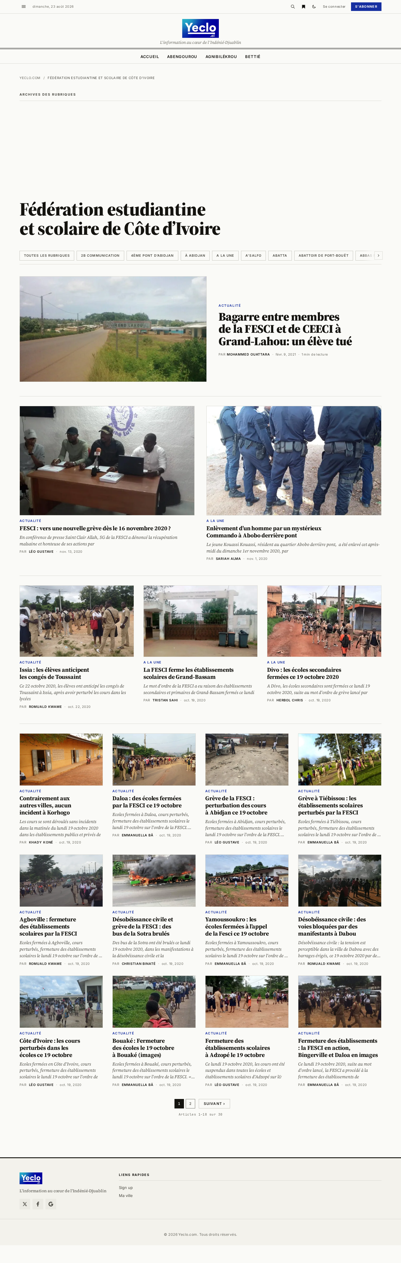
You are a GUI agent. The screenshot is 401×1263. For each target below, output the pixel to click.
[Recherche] (293, 6)
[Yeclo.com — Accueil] (31, 1178)
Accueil (149, 56)
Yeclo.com (30, 78)
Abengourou (182, 56)
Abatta (280, 255)
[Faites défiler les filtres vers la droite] (378, 255)
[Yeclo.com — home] (200, 28)
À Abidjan (195, 255)
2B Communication (100, 255)
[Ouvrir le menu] (24, 6)
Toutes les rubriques (47, 255)
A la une (225, 255)
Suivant (214, 1103)
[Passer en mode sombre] (314, 6)
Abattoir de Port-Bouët (324, 255)
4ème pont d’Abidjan (152, 255)
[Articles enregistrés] (303, 6)
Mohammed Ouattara (248, 354)
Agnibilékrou (221, 56)
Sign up (126, 1187)
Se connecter (334, 6)
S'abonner (366, 6)
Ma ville (126, 1195)
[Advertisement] (200, 145)
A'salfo (253, 255)
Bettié (253, 56)
